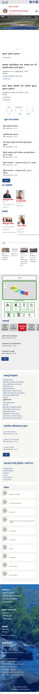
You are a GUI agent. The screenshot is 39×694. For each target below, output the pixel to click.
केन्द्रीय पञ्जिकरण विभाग (9, 388)
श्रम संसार (5, 397)
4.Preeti (5, 475)
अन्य (5, 359)
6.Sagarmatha (7, 479)
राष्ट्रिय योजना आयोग (8, 386)
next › (20, 114)
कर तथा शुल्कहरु (8, 602)
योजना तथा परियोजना (31, 327)
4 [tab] (21, 49)
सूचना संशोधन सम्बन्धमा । (11, 126)
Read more (7, 57)
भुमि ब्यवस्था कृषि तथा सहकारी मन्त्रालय (12, 418)
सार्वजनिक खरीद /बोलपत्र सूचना (12, 596)
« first (8, 107)
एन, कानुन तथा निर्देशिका (10, 599)
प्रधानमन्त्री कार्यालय (8, 380)
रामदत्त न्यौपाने (21, 226)
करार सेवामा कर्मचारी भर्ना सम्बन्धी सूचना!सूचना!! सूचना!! (14, 17)
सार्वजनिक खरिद (22, 328)
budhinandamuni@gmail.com (9, 666)
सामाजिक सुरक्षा (7, 616)
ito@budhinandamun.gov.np (9, 661)
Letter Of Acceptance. (10, 336)
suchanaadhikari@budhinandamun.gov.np (13, 664)
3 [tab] (19, 49)
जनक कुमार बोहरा (8, 200)
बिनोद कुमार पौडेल (8, 224)
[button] (19, 494)
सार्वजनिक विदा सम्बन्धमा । (11, 134)
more (6, 180)
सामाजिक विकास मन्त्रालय (9, 411)
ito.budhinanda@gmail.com (9, 669)
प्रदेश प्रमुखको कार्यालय (8, 402)
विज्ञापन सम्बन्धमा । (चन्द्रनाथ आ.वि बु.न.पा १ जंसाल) (19, 163)
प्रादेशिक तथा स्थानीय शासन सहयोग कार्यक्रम (14, 393)
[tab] (19, 494)
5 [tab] (24, 49)
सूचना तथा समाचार (8, 593)
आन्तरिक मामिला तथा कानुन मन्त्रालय (11, 409)
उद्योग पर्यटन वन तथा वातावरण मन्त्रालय (12, 416)
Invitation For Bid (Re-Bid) (11, 343)
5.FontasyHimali (7, 477)
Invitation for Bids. (8, 351)
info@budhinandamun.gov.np (9, 658)
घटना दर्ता (6, 613)
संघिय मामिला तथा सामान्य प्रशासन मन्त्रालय (13, 382)
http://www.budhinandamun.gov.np (15, 675)
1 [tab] (15, 49)
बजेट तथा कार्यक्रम (5, 327)
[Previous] (2, 39)
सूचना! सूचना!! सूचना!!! (11, 54)
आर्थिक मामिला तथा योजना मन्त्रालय (11, 413)
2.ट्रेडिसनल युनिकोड (8, 470)
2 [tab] (17, 49)
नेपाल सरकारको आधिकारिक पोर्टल (11, 395)
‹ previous (18, 107)
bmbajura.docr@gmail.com (9, 672)
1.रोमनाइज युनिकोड (7, 468)
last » (29, 114)
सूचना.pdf (7, 97)
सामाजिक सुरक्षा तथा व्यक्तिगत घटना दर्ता (12, 391)
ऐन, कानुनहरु (13, 327)
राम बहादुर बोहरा (21, 201)
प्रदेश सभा (5, 405)
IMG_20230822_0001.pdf (13, 76)
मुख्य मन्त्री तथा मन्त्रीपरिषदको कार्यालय (12, 407)
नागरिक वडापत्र (7, 619)
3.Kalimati (6, 473)
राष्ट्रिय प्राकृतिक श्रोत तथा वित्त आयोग (12, 384)
